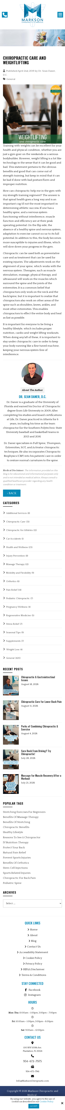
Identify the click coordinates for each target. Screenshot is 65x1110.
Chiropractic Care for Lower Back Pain (41, 701)
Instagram (34, 995)
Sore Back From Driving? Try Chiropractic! (36, 753)
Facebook (34, 989)
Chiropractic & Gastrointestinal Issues (38, 679)
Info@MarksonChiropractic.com (32, 1081)
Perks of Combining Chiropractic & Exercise (39, 728)
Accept (33, 1106)
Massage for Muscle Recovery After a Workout (41, 777)
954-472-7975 (32, 1061)
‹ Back (11, 493)
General (10, 79)
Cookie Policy (46, 1101)
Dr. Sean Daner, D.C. (32, 396)
